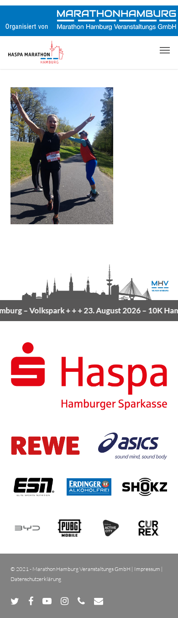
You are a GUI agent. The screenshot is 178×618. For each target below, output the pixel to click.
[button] (165, 49)
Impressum (147, 568)
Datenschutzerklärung (35, 579)
